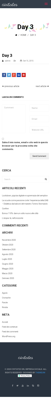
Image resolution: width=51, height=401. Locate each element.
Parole (5, 302)
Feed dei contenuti (9, 327)
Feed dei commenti (10, 332)
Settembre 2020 (9, 249)
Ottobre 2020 (7, 245)
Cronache (6, 298)
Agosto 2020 (7, 254)
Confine (5, 208)
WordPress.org (8, 336)
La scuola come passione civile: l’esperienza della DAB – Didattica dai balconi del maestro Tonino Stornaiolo (25, 202)
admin (7, 61)
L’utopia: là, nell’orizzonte (12, 218)
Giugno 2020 (7, 264)
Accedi (5, 322)
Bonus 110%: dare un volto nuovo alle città (20, 213)
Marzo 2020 (7, 273)
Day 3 (7, 55)
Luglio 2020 (7, 259)
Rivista (5, 307)
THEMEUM (40, 372)
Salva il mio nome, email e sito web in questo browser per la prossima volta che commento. (25, 146)
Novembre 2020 (9, 240)
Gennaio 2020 (8, 278)
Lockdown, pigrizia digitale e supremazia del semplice (24, 195)
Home (23, 35)
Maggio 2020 (7, 269)
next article (41, 86)
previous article (11, 86)
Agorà (4, 293)
